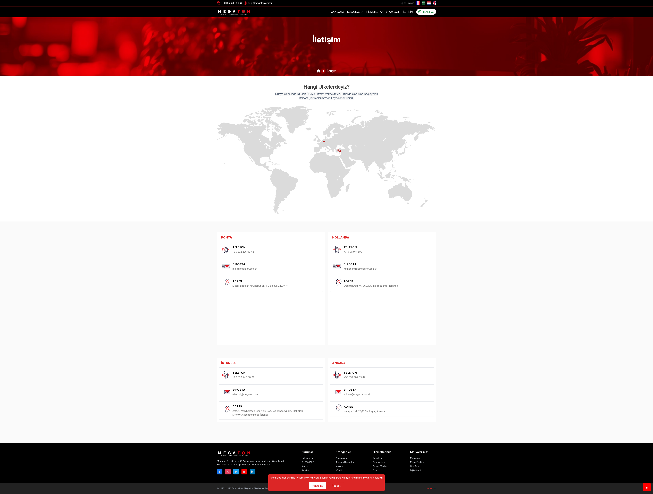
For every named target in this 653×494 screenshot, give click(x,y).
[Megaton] (251, 453)
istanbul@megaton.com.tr (246, 394)
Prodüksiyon (379, 462)
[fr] (418, 3)
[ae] (423, 3)
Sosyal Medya (380, 466)
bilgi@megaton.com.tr (260, 3)
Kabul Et (317, 485)
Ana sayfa (337, 11)
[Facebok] (219, 471)
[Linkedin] (252, 471)
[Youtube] (244, 471)
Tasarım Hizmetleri (345, 462)
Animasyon (341, 458)
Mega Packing (417, 462)
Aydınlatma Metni (360, 477)
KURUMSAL (354, 11)
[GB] (434, 3)
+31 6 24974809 (353, 251)
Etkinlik (376, 470)
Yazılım (339, 466)
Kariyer (305, 466)
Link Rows (415, 466)
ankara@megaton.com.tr (357, 394)
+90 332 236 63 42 (231, 3)
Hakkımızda (307, 458)
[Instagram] (228, 471)
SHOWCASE (393, 11)
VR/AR (339, 470)
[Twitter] (236, 471)
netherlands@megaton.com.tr (360, 268)
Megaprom (415, 458)
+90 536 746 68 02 (243, 377)
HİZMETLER (373, 11)
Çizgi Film (377, 458)
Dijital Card (415, 470)
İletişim (408, 11)
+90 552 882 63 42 (354, 377)
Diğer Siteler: (407, 3)
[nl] (429, 3)
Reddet (336, 485)
